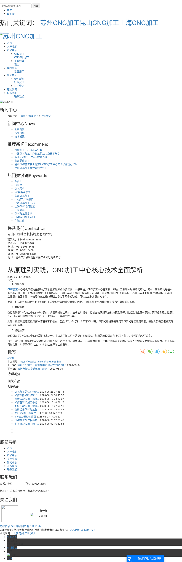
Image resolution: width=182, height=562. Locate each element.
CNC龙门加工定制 (25, 217)
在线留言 (12, 89)
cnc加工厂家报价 (24, 199)
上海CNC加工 (139, 22)
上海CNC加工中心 (25, 202)
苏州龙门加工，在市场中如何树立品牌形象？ (42, 365)
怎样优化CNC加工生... (27, 409)
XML (40, 526)
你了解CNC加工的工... (27, 423)
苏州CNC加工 (60, 22)
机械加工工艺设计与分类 (28, 150)
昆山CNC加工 (99, 22)
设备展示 (19, 71)
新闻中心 (12, 75)
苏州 (21, 533)
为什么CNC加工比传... (27, 398)
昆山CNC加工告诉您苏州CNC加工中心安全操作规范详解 (46, 164)
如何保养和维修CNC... (27, 395)
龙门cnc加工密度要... (26, 413)
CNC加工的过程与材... (27, 420)
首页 (9, 43)
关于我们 (12, 46)
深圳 (32, 533)
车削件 (18, 181)
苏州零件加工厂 (23, 160)
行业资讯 (19, 82)
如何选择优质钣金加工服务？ (33, 368)
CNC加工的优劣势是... (27, 391)
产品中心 (12, 50)
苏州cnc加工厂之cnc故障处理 (31, 157)
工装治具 (19, 60)
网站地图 (26, 526)
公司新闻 (19, 78)
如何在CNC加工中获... (27, 406)
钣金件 (18, 185)
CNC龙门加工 (22, 57)
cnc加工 (11, 358)
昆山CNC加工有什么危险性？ (31, 167)
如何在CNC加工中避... (27, 402)
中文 (9, 10)
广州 (27, 533)
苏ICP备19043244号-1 (82, 529)
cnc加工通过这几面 (25, 416)
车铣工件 (20, 220)
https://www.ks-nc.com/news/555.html (41, 361)
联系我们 (12, 92)
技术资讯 (19, 85)
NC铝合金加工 (23, 192)
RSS (34, 526)
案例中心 (12, 68)
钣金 (16, 64)
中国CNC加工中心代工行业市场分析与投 (37, 153)
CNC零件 (20, 188)
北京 (15, 533)
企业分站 (16, 526)
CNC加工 (19, 53)
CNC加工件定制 (23, 213)
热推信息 (5, 526)
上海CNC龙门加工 (25, 206)
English (11, 13)
